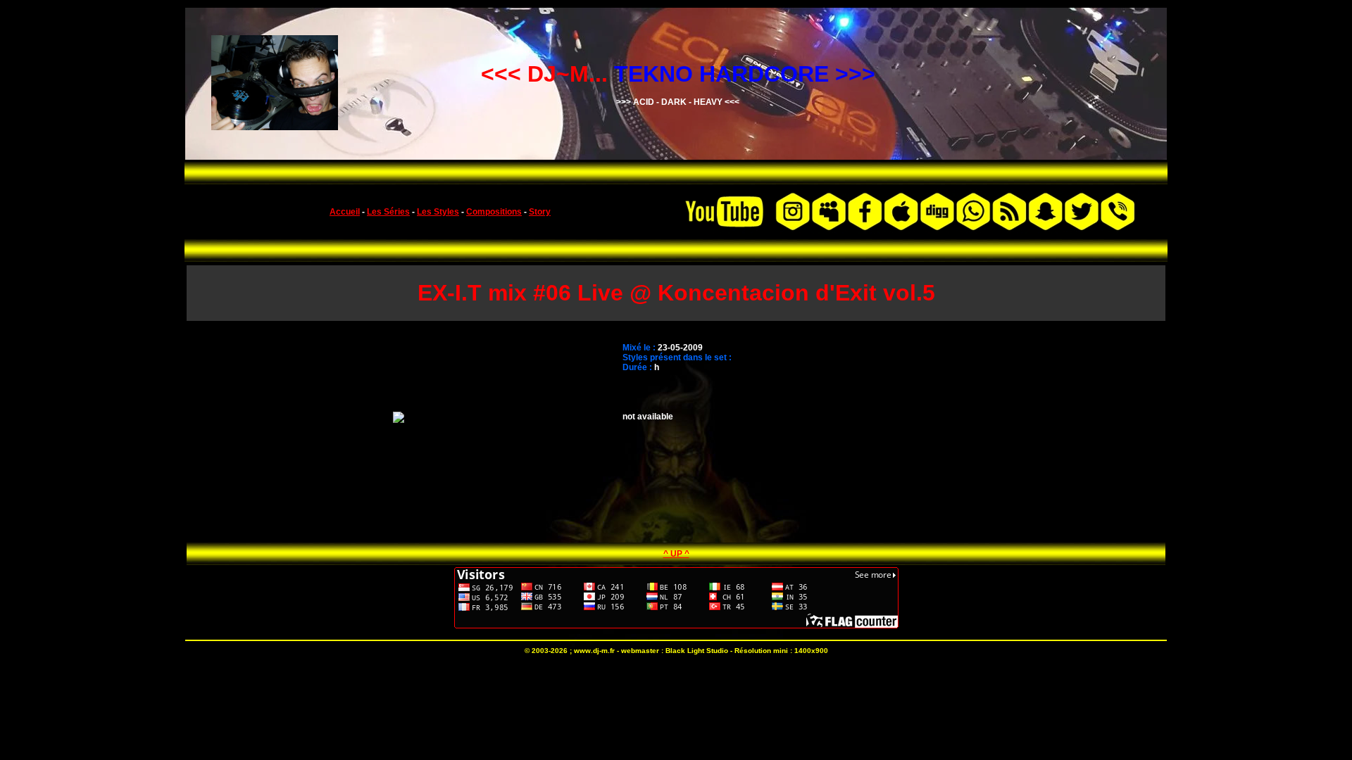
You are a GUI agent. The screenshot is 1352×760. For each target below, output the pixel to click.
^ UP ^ (676, 554)
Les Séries (388, 212)
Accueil (345, 212)
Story (540, 212)
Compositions (494, 212)
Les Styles (438, 212)
